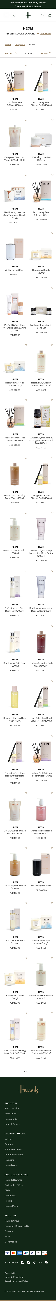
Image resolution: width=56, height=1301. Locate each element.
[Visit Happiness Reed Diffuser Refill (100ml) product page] (41, 458)
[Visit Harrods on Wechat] (46, 1262)
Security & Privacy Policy (16, 1280)
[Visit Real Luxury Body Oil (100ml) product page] (15, 903)
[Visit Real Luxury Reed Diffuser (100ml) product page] (41, 174)
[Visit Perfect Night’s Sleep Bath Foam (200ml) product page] (15, 570)
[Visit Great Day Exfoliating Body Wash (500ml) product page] (15, 458)
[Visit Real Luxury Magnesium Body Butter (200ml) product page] (41, 570)
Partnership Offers (14, 1184)
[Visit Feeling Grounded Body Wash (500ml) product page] (41, 625)
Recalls (8, 1200)
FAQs (7, 1190)
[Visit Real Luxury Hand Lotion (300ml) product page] (41, 958)
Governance (11, 1241)
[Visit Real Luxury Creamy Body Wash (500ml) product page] (41, 345)
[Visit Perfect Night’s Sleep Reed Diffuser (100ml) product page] (41, 735)
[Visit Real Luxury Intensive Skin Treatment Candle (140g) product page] (15, 174)
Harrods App (11, 1164)
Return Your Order (14, 1154)
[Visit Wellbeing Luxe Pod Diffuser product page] (41, 120)
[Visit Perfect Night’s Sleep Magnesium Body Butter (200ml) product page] (41, 513)
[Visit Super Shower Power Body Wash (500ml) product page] (41, 1013)
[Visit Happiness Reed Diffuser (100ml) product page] (15, 65)
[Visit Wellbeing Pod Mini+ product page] (15, 232)
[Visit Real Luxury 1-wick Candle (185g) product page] (41, 903)
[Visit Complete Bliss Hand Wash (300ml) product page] (41, 793)
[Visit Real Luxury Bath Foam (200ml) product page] (15, 625)
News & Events (12, 1124)
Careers (9, 1231)
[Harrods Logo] (28, 1089)
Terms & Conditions (14, 1276)
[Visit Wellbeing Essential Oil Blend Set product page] (41, 287)
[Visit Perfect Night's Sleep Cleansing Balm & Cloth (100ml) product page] (15, 287)
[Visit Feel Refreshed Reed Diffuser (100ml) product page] (15, 400)
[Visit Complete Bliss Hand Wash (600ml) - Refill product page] (15, 120)
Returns (9, 1144)
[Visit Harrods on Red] (40, 1262)
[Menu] (6, 15)
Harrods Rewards (13, 1179)
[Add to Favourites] (25, 65)
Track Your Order (13, 1149)
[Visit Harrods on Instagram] (28, 1262)
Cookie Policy (11, 1205)
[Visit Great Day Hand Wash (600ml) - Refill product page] (15, 793)
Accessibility (10, 1272)
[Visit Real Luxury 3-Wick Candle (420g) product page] (15, 345)
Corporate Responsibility (17, 1225)
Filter (44, 53)
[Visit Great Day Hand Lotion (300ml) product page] (15, 513)
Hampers (9, 1159)
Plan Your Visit (12, 1108)
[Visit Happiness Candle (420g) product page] (41, 232)
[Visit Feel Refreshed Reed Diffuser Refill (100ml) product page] (41, 680)
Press (7, 1236)
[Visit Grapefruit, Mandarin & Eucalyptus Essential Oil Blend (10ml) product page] (41, 400)
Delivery (9, 1138)
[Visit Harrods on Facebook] (22, 1262)
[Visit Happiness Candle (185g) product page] (15, 958)
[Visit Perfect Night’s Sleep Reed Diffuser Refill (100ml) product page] (15, 735)
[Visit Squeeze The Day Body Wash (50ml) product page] (15, 680)
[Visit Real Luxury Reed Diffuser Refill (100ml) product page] (41, 65)
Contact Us (10, 1195)
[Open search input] (13, 15)
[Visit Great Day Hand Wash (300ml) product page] (15, 848)
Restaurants (11, 1118)
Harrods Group (12, 1220)
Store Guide (10, 1113)
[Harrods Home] (28, 15)
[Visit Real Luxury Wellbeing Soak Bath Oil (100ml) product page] (15, 1013)
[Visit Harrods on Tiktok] (34, 1262)
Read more (45, 33)
